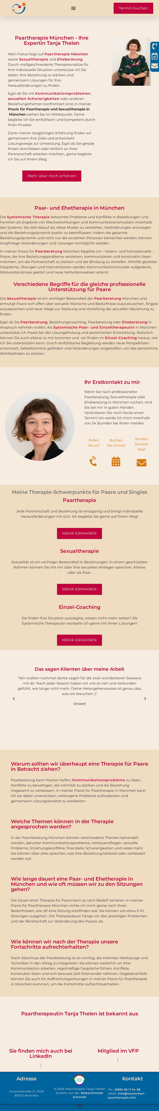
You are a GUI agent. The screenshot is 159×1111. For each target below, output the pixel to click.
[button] (73, 8)
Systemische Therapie (28, 217)
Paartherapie (57, 54)
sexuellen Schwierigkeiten (33, 99)
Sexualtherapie (33, 59)
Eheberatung (70, 59)
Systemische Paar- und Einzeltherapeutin (94, 327)
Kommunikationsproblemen (63, 93)
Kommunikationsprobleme (98, 780)
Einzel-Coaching (121, 338)
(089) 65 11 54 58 (127, 1089)
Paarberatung (48, 251)
